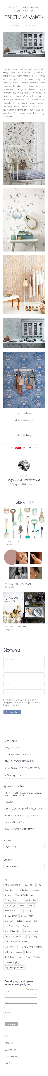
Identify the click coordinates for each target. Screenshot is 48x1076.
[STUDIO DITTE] (24, 523)
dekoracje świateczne (13, 900)
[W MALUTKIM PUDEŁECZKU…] (24, 565)
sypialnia (19, 952)
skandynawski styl (12, 946)
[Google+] (24, 447)
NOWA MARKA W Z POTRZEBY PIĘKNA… (23, 768)
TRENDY (24, 11)
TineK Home (9, 957)
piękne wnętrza (34, 936)
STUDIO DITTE (12, 541)
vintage (28, 957)
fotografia (31, 905)
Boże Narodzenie (23, 890)
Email (20, 991)
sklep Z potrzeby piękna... (32, 946)
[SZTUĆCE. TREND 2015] (24, 607)
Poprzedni (18, 25)
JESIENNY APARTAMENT (23, 829)
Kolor (31, 915)
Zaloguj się (9, 1042)
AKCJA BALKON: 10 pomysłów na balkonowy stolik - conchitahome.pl (23, 794)
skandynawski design (19, 941)
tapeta (19, 435)
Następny (30, 25)
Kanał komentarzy (12, 1056)
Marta (7, 808)
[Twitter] (30, 447)
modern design (22, 926)
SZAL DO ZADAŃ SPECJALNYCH (19, 761)
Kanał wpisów (10, 1049)
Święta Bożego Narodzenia (14, 967)
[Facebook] (36, 447)
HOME (18, 11)
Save (18, 448)
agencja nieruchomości (13, 884)
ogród (36, 931)
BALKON (9, 801)
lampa (28, 921)
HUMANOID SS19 (12, 747)
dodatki (27, 900)
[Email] (11, 447)
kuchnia (19, 921)
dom (34, 900)
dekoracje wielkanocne (24, 895)
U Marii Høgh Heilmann (14, 775)
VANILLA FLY (32, 815)
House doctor (10, 910)
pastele (7, 936)
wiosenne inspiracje (12, 962)
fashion (21, 905)
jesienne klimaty (11, 915)
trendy (28, 435)
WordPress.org (11, 1063)
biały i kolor (9, 890)
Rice (6, 941)
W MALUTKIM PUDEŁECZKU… (18, 584)
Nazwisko (8, 1013)
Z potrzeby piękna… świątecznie (18, 754)
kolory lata (9, 921)
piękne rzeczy (18, 936)
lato (36, 921)
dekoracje (8, 895)
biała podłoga (29, 884)
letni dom (9, 926)
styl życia (8, 952)
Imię (6, 1002)
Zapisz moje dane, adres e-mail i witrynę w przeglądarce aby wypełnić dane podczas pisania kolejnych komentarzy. (21, 702)
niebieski (28, 931)
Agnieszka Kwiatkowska (30, 7)
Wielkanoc (38, 957)
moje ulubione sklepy (13, 931)
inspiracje (28, 910)
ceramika (36, 890)
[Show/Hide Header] (3, 3)
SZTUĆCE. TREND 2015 (15, 626)
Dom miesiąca (10, 905)
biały (39, 884)
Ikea (20, 910)
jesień (23, 915)
